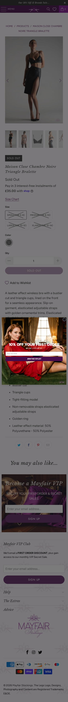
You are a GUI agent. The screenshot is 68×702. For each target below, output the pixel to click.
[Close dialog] (64, 319)
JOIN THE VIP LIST (34, 359)
